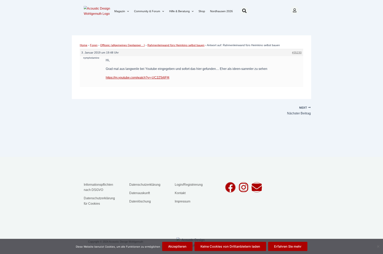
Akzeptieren (177, 246)
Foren (94, 45)
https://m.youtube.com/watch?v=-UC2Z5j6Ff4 (137, 77)
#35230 (297, 52)
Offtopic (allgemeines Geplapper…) (122, 45)
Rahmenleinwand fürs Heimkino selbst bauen (175, 45)
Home (83, 45)
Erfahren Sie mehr (287, 246)
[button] (244, 11)
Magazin (119, 11)
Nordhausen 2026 (221, 11)
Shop (201, 11)
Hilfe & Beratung (179, 11)
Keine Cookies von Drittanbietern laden (230, 246)
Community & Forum (147, 11)
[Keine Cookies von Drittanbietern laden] (378, 246)
